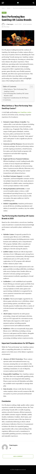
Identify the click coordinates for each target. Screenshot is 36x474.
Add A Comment (18, 456)
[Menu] (3, 3)
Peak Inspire (10, 24)
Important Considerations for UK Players (16, 98)
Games (4, 12)
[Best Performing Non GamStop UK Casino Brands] (18, 38)
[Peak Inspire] (18, 2)
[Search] (33, 3)
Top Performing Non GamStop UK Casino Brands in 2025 (16, 94)
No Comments (28, 24)
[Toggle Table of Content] (30, 86)
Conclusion (7, 100)
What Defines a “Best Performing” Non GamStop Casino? (15, 90)
